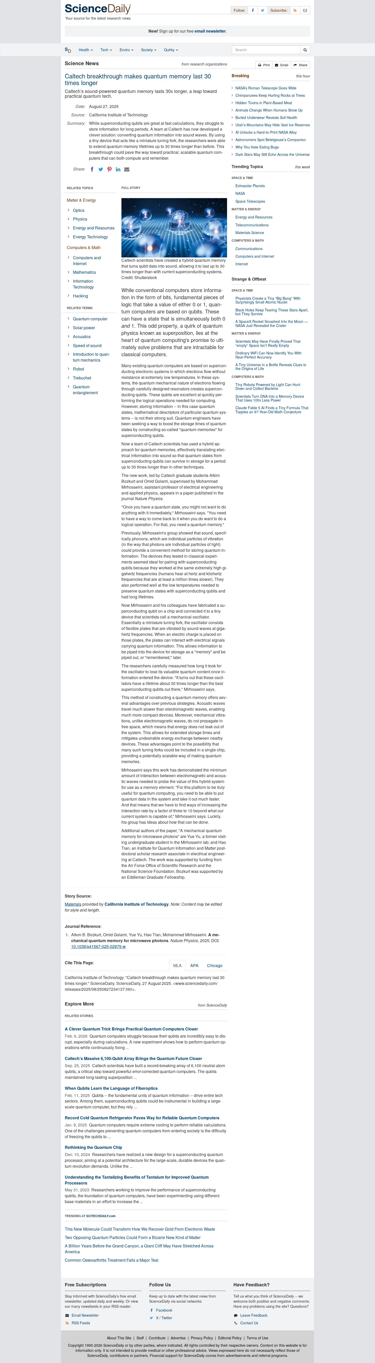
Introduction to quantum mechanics (91, 357)
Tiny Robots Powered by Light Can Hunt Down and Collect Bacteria (267, 386)
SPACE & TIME (242, 177)
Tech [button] (105, 49)
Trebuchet (82, 378)
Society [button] (147, 49)
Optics (78, 210)
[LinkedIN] (118, 169)
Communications (248, 248)
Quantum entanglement (85, 389)
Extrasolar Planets (250, 185)
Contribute (157, 1337)
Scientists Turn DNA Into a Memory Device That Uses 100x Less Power (269, 398)
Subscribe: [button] (279, 10)
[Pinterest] (109, 169)
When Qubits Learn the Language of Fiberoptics (111, 1088)
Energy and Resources (94, 228)
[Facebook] (92, 169)
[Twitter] (101, 169)
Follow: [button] (239, 10)
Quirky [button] (170, 49)
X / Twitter (164, 1317)
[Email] (127, 169)
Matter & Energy (81, 200)
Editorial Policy (230, 1337)
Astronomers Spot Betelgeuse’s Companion (270, 139)
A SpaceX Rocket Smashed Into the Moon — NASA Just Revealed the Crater (271, 323)
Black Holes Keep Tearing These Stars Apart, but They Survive (271, 311)
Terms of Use (257, 1337)
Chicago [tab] (214, 965)
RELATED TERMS (80, 308)
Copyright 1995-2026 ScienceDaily (96, 1345)
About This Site (119, 1337)
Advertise (178, 1337)
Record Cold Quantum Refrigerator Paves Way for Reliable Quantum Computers (142, 1118)
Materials (73, 904)
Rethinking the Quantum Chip (93, 1147)
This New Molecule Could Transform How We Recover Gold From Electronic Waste (140, 1229)
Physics (80, 219)
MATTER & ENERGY (246, 209)
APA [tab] (194, 965)
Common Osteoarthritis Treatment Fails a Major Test (111, 1260)
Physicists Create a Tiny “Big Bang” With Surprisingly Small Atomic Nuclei (268, 300)
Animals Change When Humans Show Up (269, 110)
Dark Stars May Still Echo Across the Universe (272, 154)
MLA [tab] (177, 965)
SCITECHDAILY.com (101, 1216)
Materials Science (249, 232)
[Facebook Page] (253, 10)
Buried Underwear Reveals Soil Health (266, 117)
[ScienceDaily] (98, 9)
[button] (263, 65)
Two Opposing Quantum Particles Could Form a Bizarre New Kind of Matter (133, 1237)
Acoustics (82, 336)
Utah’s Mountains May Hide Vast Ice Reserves (272, 124)
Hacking (80, 296)
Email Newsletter (85, 1315)
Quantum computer (90, 319)
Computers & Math (84, 247)
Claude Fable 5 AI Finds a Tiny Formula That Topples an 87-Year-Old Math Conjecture (271, 409)
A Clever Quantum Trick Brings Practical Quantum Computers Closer (131, 1029)
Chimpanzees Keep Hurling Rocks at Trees (270, 95)
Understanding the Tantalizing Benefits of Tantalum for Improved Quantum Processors (137, 1180)
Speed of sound (87, 345)
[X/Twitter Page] (263, 10)
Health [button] (84, 49)
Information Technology (83, 284)
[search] (305, 49)
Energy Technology (90, 237)
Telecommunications (252, 224)
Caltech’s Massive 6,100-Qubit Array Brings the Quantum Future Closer (133, 1058)
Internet (241, 263)
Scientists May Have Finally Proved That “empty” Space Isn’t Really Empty (268, 343)
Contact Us (249, 1322)
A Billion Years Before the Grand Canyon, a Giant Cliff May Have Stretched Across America (139, 1249)
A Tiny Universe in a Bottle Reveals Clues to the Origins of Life (270, 366)
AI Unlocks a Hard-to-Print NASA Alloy (266, 132)
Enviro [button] (125, 49)
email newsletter (210, 31)
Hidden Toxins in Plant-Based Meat (263, 102)
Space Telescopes (250, 201)
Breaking (240, 75)
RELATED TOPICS (80, 188)
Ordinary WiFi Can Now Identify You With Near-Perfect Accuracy (268, 354)
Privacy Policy (202, 1337)
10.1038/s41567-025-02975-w (98, 946)
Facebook (164, 1310)
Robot (78, 369)
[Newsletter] (305, 10)
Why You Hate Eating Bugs (257, 146)
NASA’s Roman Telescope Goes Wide (265, 87)
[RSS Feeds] (295, 10)
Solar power (84, 328)
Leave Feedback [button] (253, 1315)
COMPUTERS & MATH (248, 240)
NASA (240, 193)
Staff (140, 1337)
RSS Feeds (81, 1322)
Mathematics (84, 272)
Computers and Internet (87, 260)
